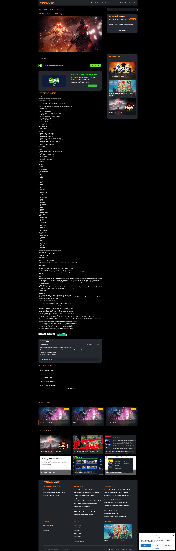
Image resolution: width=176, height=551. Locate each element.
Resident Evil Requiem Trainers (51, 495)
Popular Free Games (79, 541)
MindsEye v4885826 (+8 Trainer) (82, 506)
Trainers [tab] (111, 59)
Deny (157, 545)
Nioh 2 (51, 9)
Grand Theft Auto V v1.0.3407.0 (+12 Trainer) (115, 516)
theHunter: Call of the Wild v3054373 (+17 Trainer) (86, 492)
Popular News (77, 536)
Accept (145, 545)
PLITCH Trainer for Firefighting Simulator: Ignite (85, 503)
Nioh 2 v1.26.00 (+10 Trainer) (47, 385)
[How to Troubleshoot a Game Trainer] (120, 444)
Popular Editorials (78, 538)
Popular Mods (77, 530)
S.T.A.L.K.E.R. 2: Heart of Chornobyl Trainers (54, 492)
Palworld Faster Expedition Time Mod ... (114, 540)
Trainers (57, 9)
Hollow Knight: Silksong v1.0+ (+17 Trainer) (84, 495)
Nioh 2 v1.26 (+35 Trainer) (47, 381)
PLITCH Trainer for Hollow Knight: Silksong (84, 509)
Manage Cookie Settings (127, 549)
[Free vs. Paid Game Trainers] (88, 465)
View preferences (169, 545)
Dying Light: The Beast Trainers (51, 489)
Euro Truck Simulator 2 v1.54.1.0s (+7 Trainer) (115, 508)
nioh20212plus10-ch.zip (47, 359)
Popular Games (77, 525)
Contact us (46, 527)
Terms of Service (115, 549)
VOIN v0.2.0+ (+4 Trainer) (110, 510)
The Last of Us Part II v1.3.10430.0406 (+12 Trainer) (116, 505)
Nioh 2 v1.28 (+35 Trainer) (47, 370)
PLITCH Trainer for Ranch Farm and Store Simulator (86, 511)
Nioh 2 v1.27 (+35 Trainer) (47, 374)
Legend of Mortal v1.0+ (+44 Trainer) (83, 489)
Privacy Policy (106, 549)
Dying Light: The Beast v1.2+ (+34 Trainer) (84, 498)
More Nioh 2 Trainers (70, 388)
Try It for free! (95, 65)
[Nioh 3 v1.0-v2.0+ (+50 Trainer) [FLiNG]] (55, 444)
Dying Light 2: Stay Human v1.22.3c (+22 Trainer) (116, 492)
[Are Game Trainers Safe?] (55, 465)
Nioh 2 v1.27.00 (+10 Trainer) (47, 378)
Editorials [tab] (124, 59)
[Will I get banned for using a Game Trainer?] (88, 444)
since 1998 (132, 19)
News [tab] (117, 59)
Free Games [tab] (132, 59)
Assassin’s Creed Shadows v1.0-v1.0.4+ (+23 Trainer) (117, 489)
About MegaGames (48, 525)
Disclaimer (46, 530)
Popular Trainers (78, 527)
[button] (173, 535)
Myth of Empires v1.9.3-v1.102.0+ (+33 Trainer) (115, 502)
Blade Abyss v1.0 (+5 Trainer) (111, 513)
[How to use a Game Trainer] (120, 465)
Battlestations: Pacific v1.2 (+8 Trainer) (83, 514)
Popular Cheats (77, 533)
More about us (122, 30)
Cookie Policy (156, 548)
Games (45, 9)
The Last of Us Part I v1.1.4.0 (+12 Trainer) (114, 499)
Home (39, 9)
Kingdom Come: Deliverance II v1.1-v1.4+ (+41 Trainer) (87, 500)
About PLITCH (92, 86)
